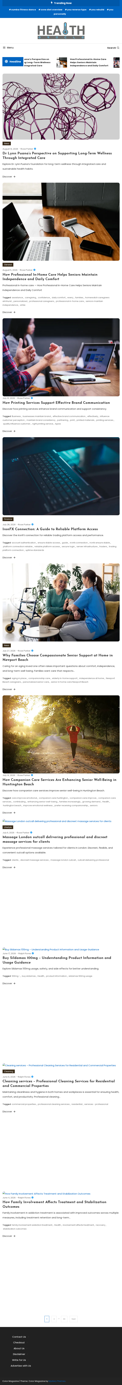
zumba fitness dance (23, 9)
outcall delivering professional (93, 859)
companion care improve (83, 797)
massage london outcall (63, 859)
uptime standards (35, 550)
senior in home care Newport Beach (69, 681)
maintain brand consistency (41, 420)
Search (111, 47)
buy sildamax (29, 976)
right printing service (42, 423)
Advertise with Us (21, 1365)
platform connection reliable (18, 546)
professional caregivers (41, 301)
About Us (19, 1348)
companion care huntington (53, 797)
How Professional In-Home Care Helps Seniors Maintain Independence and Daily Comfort (82, 62)
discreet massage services (34, 859)
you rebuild (97, 9)
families (79, 297)
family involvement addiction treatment (32, 1225)
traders (103, 546)
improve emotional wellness (38, 805)
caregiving (30, 297)
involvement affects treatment (78, 1225)
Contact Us (19, 1336)
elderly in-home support (64, 678)
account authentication (24, 542)
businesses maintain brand (37, 416)
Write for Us (19, 1360)
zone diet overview (51, 9)
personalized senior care (36, 681)
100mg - (16, 976)
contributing (19, 801)
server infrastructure (87, 546)
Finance (8, 519)
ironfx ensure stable (100, 542)
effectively (92, 416)
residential (76, 1104)
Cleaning (8, 1071)
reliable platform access (47, 546)
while (22, 305)
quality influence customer (16, 423)
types (58, 423)
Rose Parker (27, 148)
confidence (44, 297)
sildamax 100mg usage (80, 976)
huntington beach (12, 805)
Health (105, 801)
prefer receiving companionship (71, 805)
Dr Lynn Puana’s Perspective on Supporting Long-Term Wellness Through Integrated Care (24, 62)
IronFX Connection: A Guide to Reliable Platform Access (50, 529)
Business (16, 416)
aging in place (19, 678)
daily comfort (58, 297)
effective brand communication (69, 416)
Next (74, 1319)
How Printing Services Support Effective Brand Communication (56, 403)
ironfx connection (79, 542)
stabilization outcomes (15, 1228)
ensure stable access (49, 542)
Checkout (19, 1342)
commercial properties (24, 1104)
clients (15, 859)
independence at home (91, 678)
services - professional (96, 1104)
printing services (104, 420)
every (70, 297)
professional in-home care (70, 301)
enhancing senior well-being (42, 801)
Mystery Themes (57, 1381)
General (8, 264)
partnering (62, 420)
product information (56, 976)
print (72, 420)
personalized (20, 301)
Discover (8, 176)
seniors (94, 805)
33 (64, 1319)
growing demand (91, 801)
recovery (100, 1225)
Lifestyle (8, 827)
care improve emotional (24, 797)
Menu (10, 47)
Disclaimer (19, 1354)
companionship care (39, 678)
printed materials (85, 420)
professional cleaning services (54, 1104)
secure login (68, 546)
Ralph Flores (24, 953)
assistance (17, 297)
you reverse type (76, 9)
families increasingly (69, 801)
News (6, 143)
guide (65, 542)
